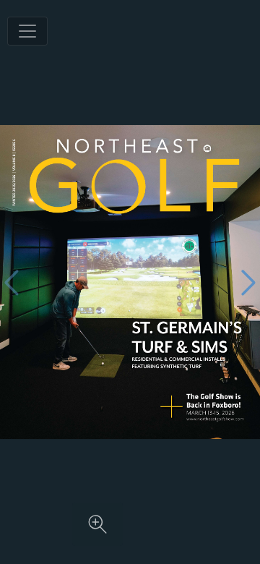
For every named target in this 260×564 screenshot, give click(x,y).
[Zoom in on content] (97, 524)
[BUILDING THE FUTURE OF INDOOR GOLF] (185, 345)
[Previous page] (11, 282)
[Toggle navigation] (27, 31)
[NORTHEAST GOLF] (215, 407)
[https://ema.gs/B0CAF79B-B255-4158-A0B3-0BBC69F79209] (215, 419)
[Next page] (248, 282)
